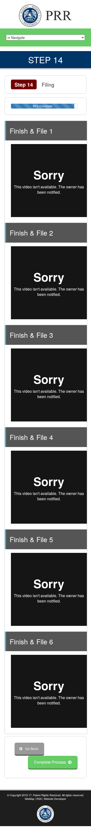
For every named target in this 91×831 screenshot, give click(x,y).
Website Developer (55, 799)
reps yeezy (44, 828)
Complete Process (50, 762)
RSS (39, 799)
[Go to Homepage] (45, 14)
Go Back (31, 748)
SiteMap (29, 799)
